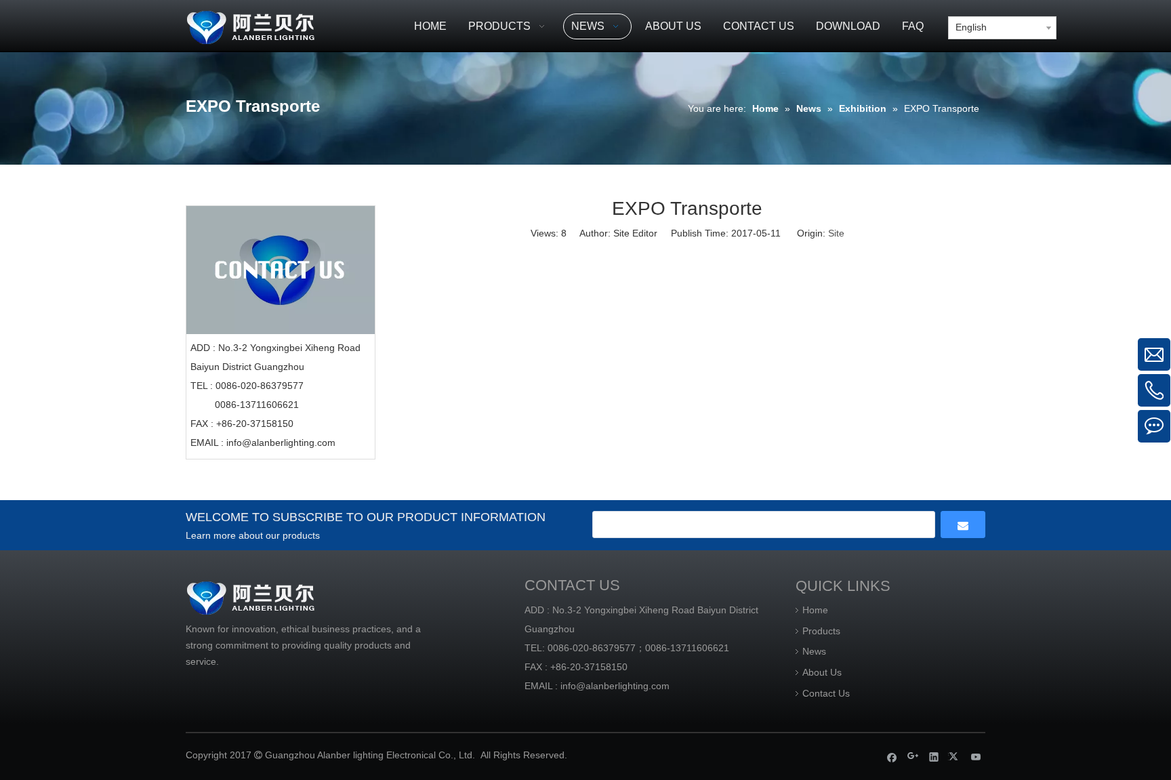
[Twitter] (955, 756)
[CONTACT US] (280, 270)
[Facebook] (892, 756)
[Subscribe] (963, 524)
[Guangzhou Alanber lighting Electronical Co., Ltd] (270, 25)
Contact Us (826, 693)
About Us (822, 672)
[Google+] (913, 756)
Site (836, 233)
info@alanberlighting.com (280, 442)
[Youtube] (976, 756)
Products (821, 630)
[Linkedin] (934, 756)
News (814, 651)
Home (815, 609)
